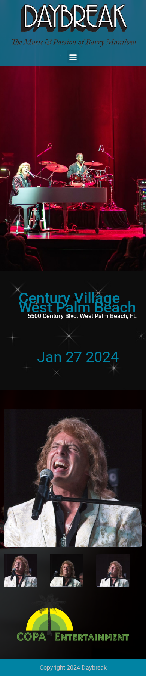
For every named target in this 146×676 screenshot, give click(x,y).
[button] (73, 56)
